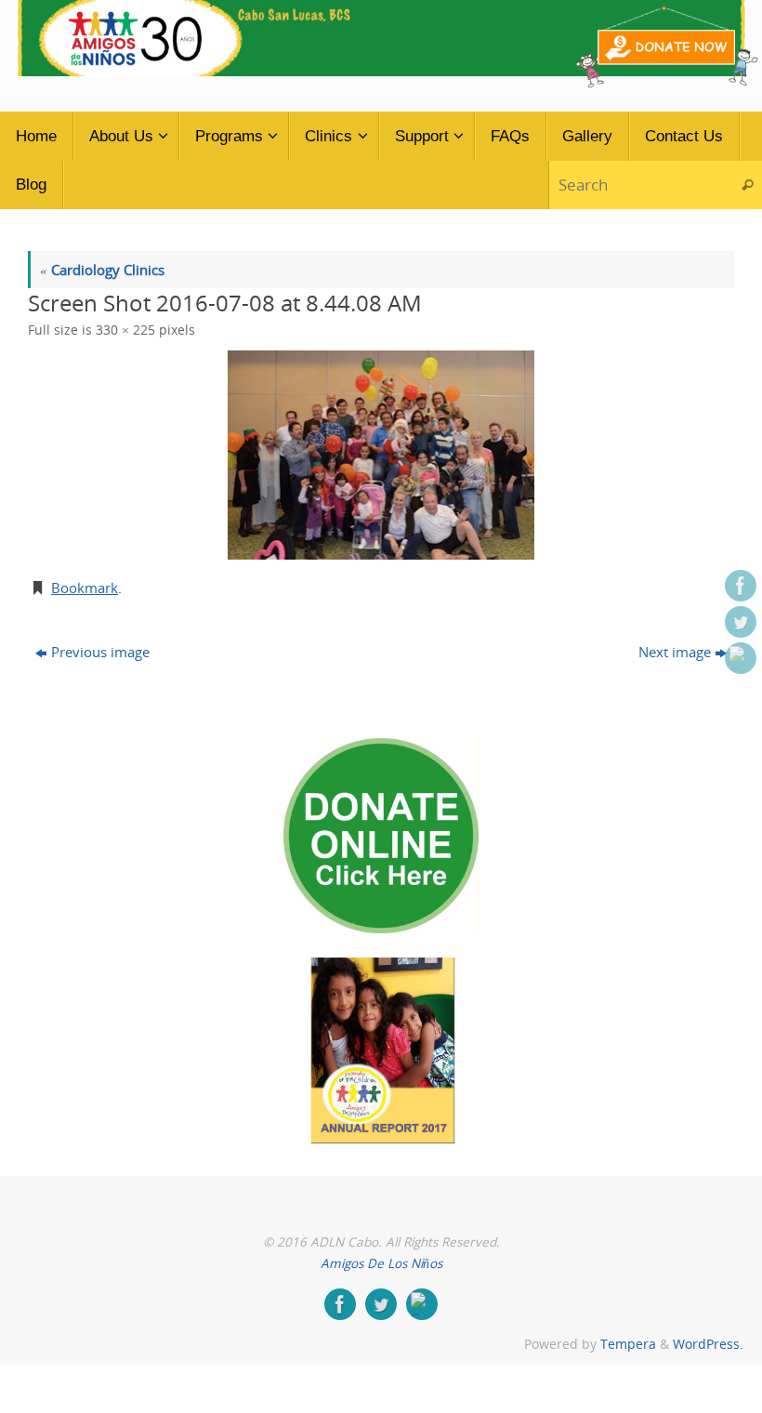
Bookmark (84, 587)
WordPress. (708, 1344)
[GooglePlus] (740, 658)
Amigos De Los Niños (381, 1263)
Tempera (628, 1344)
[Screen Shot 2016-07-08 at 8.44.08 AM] (381, 455)
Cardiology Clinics (102, 269)
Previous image (100, 651)
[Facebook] (740, 585)
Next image (674, 651)
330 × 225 (125, 330)
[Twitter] (740, 622)
